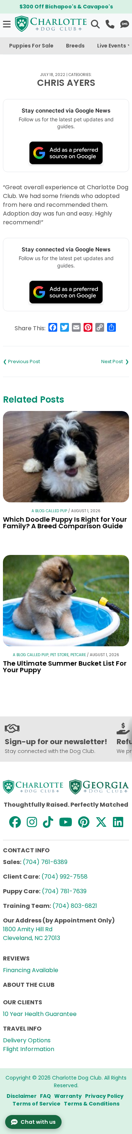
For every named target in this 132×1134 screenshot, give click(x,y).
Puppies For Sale (31, 45)
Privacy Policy (104, 1096)
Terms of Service (36, 1103)
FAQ (45, 1096)
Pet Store (59, 655)
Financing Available (30, 970)
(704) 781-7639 (64, 891)
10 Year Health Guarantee (40, 1014)
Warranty (68, 1096)
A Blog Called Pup (49, 511)
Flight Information (28, 1049)
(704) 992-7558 (64, 876)
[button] (7, 23)
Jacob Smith (34, 361)
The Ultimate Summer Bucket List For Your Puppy (64, 666)
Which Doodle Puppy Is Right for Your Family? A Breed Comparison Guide (65, 522)
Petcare (78, 655)
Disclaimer (22, 1096)
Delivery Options (27, 1040)
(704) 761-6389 (45, 862)
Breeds (75, 45)
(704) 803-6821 (74, 906)
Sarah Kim (97, 361)
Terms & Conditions (92, 1103)
